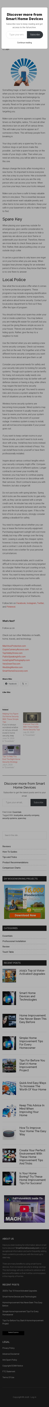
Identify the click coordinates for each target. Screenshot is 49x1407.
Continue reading (24, 43)
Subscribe (35, 34)
